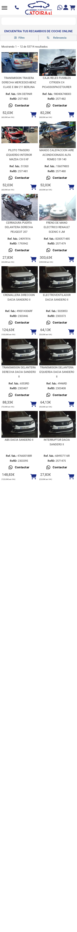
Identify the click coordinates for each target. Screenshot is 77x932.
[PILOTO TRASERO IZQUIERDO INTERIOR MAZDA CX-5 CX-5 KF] (19, 134)
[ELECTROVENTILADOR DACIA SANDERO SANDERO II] (57, 279)
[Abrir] (4, 7)
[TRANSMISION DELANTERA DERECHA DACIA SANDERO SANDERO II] (19, 352)
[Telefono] (17, 8)
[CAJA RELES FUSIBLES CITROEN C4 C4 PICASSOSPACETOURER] (57, 62)
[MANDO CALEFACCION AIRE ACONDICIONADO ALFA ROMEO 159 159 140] (57, 135)
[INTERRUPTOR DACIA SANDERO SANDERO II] (57, 424)
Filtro (21, 37)
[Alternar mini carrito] (72, 7)
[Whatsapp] (60, 8)
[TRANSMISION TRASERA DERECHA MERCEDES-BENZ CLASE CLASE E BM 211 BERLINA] (19, 62)
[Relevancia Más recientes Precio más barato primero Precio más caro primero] (57, 38)
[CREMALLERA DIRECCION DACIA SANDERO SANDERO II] (19, 279)
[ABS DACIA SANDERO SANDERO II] (19, 424)
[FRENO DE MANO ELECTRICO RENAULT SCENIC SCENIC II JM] (57, 207)
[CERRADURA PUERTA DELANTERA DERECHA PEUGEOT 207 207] (19, 207)
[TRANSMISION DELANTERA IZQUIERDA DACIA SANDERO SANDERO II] (57, 352)
